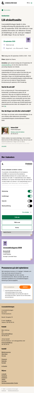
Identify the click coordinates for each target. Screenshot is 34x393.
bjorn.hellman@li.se (7, 334)
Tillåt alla (16, 217)
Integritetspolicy (13, 390)
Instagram (4, 377)
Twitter (3, 379)
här (5, 106)
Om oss (4, 356)
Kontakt (4, 363)
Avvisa (17, 227)
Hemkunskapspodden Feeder (10, 383)
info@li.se (8, 320)
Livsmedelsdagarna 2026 (12, 248)
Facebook (4, 376)
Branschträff (6, 251)
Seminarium (5, 16)
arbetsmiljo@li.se (6, 65)
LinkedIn (4, 374)
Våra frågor (5, 354)
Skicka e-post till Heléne (17, 132)
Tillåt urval (17, 222)
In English (4, 366)
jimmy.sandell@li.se (7, 342)
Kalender (4, 361)
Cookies (4, 390)
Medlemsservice (6, 352)
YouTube (4, 381)
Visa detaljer (25, 212)
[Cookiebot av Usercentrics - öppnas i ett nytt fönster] (25, 164)
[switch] (30, 196)
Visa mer (4, 146)
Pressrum (4, 359)
